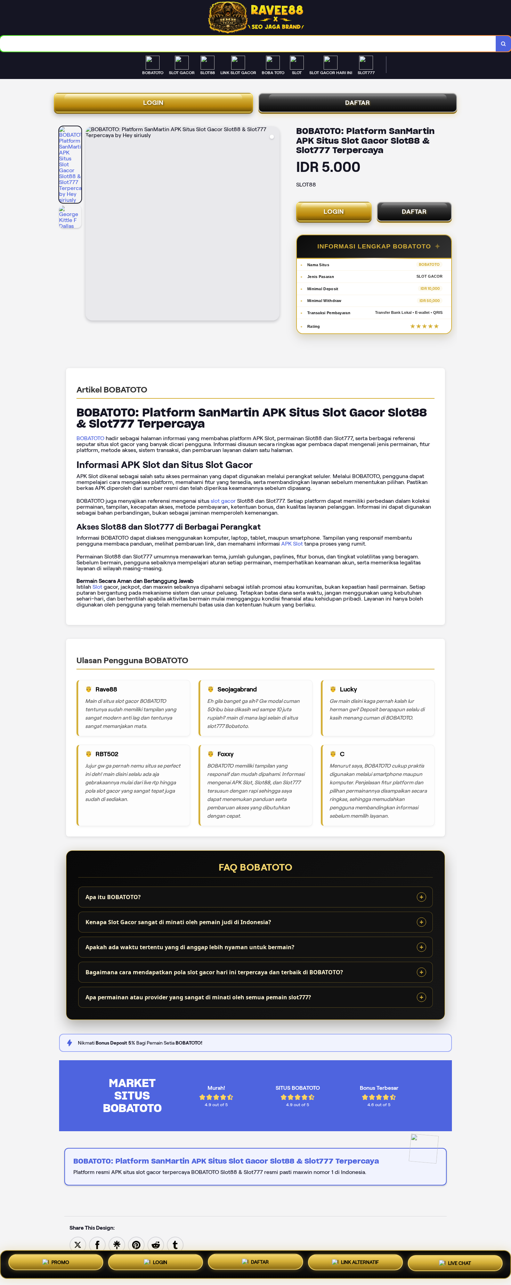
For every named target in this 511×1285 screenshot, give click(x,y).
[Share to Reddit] (155, 1244)
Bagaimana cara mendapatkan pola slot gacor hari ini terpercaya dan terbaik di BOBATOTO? (214, 972)
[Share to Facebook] (97, 1244)
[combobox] (248, 43)
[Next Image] (273, 224)
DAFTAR (357, 102)
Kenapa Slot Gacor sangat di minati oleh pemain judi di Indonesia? (178, 922)
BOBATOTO (90, 438)
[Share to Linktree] (116, 1244)
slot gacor (223, 501)
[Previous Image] (91, 224)
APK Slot (292, 544)
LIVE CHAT (459, 1262)
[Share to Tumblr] (175, 1244)
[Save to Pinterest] (136, 1244)
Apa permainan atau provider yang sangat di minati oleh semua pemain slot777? (198, 997)
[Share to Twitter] (78, 1244)
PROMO (60, 1264)
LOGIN (153, 102)
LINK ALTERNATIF (360, 1263)
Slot (97, 587)
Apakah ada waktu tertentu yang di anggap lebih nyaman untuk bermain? (190, 947)
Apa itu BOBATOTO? (113, 897)
